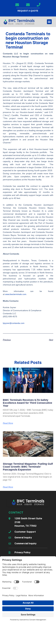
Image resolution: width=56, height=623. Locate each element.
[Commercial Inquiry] (28, 5)
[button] (49, 21)
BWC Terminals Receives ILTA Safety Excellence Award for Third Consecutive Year (27, 403)
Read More (8, 423)
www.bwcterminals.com (15, 294)
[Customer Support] (38, 5)
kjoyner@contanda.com (13, 323)
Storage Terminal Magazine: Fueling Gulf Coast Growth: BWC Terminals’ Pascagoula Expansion (28, 466)
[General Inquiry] (17, 5)
